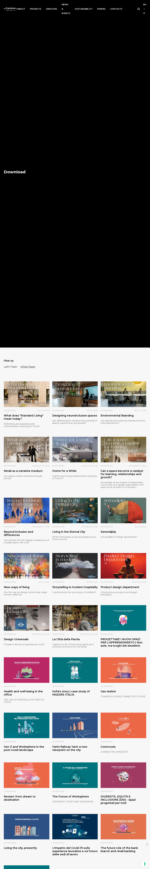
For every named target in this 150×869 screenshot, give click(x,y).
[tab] (11, 367)
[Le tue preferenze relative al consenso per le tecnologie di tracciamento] (145, 864)
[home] (11, 9)
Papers (101, 9)
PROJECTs (35, 9)
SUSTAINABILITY (83, 9)
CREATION (51, 9)
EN (144, 4)
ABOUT (21, 9)
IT (144, 13)
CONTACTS (116, 9)
